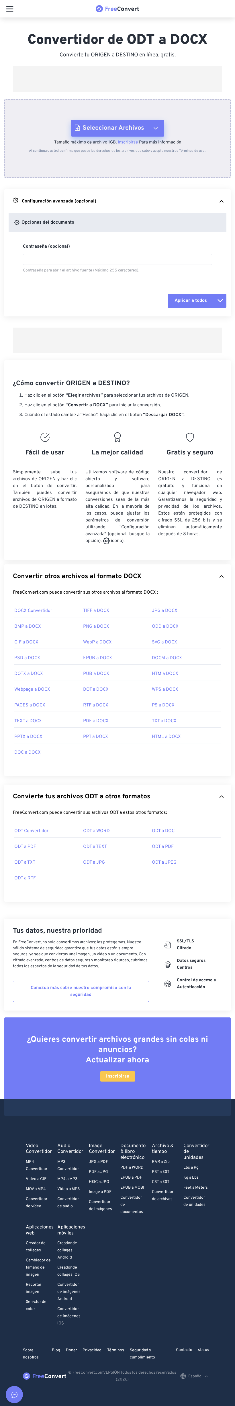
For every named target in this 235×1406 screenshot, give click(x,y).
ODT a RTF (25, 878)
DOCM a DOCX (167, 658)
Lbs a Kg (191, 1167)
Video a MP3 (68, 1189)
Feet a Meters (195, 1187)
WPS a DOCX (165, 689)
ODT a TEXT (95, 847)
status (203, 1350)
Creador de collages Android (67, 1250)
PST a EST (160, 1171)
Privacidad (92, 1350)
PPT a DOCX (95, 737)
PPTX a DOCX (28, 737)
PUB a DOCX (96, 674)
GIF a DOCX (26, 642)
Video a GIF (36, 1179)
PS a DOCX (163, 705)
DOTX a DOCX (28, 674)
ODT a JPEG (164, 862)
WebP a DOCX (97, 642)
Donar (71, 1350)
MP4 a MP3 (67, 1179)
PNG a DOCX (96, 626)
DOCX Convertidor (33, 611)
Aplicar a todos (191, 301)
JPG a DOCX (164, 611)
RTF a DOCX (95, 705)
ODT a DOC (163, 831)
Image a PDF (100, 1192)
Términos (115, 1350)
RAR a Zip (161, 1161)
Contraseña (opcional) (46, 246)
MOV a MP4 (36, 1189)
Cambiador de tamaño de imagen (38, 1267)
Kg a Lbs (191, 1177)
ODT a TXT (24, 862)
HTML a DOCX (166, 737)
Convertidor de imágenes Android (69, 1291)
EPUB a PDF (131, 1177)
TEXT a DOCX (28, 721)
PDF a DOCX (96, 721)
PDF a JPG (98, 1171)
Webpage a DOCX (32, 689)
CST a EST (160, 1181)
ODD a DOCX (165, 626)
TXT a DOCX (164, 721)
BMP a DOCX (27, 626)
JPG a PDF (98, 1161)
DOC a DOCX (27, 752)
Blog (56, 1350)
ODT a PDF (25, 847)
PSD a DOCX (27, 658)
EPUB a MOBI (132, 1187)
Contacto (184, 1350)
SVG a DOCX (164, 642)
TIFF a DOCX (96, 611)
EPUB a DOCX (97, 658)
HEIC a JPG (99, 1181)
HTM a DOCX (165, 674)
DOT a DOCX (96, 689)
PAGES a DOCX (29, 705)
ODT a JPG (94, 862)
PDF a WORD (132, 1167)
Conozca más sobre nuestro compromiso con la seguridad (81, 991)
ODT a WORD (96, 831)
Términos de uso (192, 151)
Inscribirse (128, 142)
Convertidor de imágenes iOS (69, 1316)
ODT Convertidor (31, 831)
